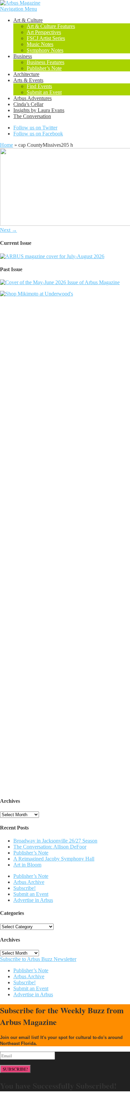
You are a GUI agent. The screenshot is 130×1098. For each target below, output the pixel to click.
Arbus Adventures (32, 98)
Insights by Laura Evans (38, 110)
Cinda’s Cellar (28, 104)
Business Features (45, 62)
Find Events (39, 86)
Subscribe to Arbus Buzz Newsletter (38, 959)
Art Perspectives (44, 32)
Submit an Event (44, 92)
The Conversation (32, 116)
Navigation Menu (18, 9)
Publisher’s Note (44, 68)
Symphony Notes (45, 50)
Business (22, 56)
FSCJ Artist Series (46, 38)
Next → (8, 230)
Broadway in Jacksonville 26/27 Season (55, 841)
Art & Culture (28, 20)
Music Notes (40, 44)
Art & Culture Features (51, 26)
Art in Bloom (27, 865)
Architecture (26, 74)
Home (6, 145)
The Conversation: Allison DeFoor (49, 847)
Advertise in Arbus (33, 900)
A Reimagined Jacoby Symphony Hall (53, 859)
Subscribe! (24, 888)
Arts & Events (28, 80)
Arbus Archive (28, 882)
